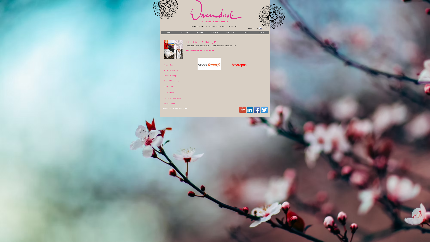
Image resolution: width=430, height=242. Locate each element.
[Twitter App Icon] (264, 110)
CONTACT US (253, 28)
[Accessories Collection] (173, 49)
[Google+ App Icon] (242, 110)
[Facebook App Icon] (257, 110)
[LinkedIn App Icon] (250, 110)
